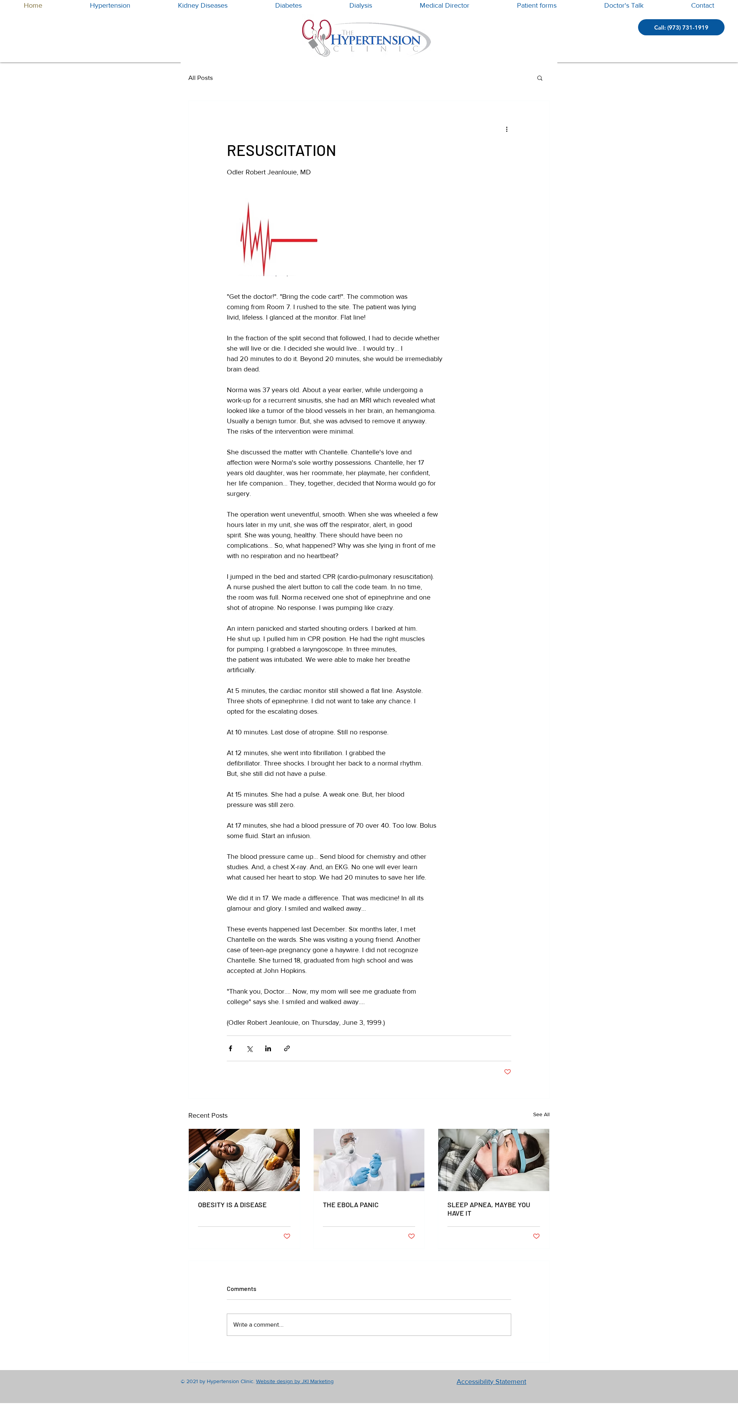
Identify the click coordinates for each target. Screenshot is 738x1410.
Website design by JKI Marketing (295, 1381)
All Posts (200, 77)
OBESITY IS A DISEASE (232, 1204)
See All (541, 1114)
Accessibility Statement (491, 1381)
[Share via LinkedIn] (268, 1048)
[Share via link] (287, 1048)
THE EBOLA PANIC (351, 1204)
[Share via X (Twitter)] (249, 1048)
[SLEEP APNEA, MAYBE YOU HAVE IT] (493, 1160)
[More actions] (506, 128)
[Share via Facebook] (230, 1048)
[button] (540, 78)
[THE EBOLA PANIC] (369, 1160)
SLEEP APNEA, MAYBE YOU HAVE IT (488, 1208)
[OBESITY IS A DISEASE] (244, 1160)
